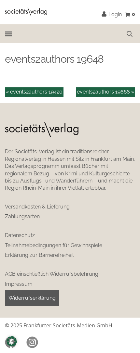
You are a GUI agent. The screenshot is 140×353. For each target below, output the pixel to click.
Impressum (19, 284)
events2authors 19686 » (105, 92)
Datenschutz (20, 235)
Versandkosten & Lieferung (37, 207)
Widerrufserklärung (32, 298)
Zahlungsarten (22, 216)
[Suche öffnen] (129, 33)
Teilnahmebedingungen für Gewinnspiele (53, 245)
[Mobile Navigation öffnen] (8, 33)
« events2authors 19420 (34, 92)
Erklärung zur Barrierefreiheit (39, 255)
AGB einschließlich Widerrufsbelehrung (51, 274)
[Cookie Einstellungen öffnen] (12, 341)
